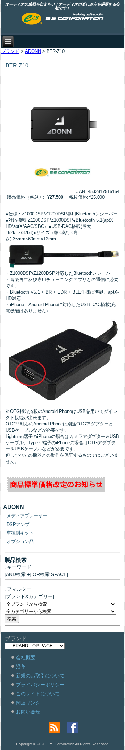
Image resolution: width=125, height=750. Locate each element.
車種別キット (20, 532)
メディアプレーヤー (27, 515)
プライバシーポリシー (40, 684)
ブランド (10, 51)
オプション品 (20, 541)
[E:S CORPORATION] (63, 19)
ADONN (33, 51)
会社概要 (25, 657)
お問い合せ (28, 712)
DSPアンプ (18, 524)
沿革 (21, 666)
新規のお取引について (40, 675)
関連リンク (28, 702)
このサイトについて (38, 693)
